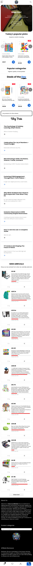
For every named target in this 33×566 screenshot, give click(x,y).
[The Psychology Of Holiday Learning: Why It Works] (16, 130)
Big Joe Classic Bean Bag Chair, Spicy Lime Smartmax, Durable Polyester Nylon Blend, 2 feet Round (20, 427)
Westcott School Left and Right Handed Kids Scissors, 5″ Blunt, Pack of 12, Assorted (21, 464)
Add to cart (13, 62)
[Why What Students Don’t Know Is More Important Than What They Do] (16, 198)
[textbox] (16, 529)
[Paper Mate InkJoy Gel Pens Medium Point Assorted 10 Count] (8, 47)
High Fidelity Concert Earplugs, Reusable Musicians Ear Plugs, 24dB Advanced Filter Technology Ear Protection (20, 481)
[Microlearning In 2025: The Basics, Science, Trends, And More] (16, 163)
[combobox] (16, 529)
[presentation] (3, 46)
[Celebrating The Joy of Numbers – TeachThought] (16, 146)
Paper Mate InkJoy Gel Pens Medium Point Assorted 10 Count (8, 57)
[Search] (30, 2)
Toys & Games (21, 54)
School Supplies (6, 54)
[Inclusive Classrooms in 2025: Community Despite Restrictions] (16, 216)
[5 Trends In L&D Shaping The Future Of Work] (16, 250)
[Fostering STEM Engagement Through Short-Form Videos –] (16, 180)
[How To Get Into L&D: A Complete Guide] (16, 233)
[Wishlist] (12, 564)
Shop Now (16, 23)
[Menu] (2, 2)
